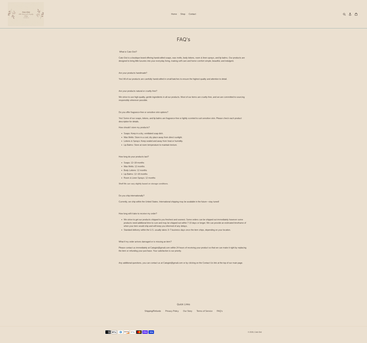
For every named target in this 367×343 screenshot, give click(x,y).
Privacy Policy (172, 311)
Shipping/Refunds (153, 311)
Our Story (187, 311)
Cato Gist (258, 332)
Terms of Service (204, 311)
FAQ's (220, 311)
